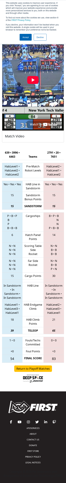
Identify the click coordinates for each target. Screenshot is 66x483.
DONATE (33, 445)
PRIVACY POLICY (33, 456)
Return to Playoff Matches (33, 369)
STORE (33, 451)
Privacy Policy (20, 20)
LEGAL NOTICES (33, 462)
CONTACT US (33, 439)
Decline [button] (40, 37)
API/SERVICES (33, 428)
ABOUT (33, 433)
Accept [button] (26, 37)
